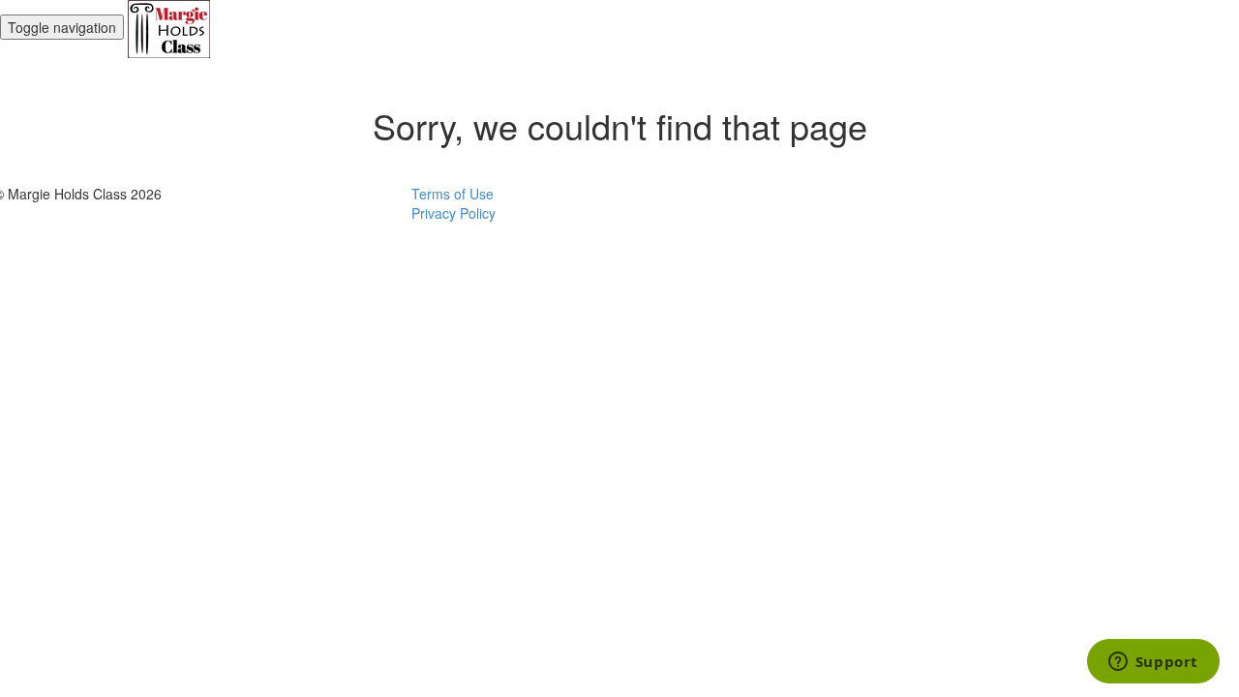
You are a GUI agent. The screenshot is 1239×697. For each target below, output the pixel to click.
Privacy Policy (453, 213)
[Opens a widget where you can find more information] (1153, 663)
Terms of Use (452, 193)
